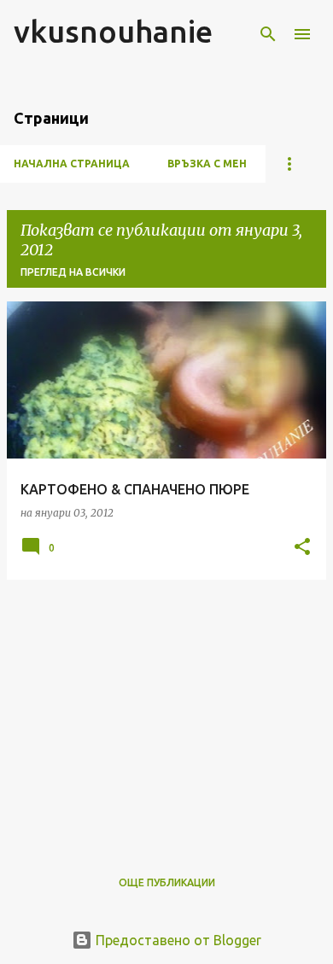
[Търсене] (268, 34)
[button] (302, 547)
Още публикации (167, 882)
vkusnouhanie (113, 31)
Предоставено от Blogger (176, 940)
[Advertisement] (166, 713)
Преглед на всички (73, 272)
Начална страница (72, 163)
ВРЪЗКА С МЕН (207, 163)
